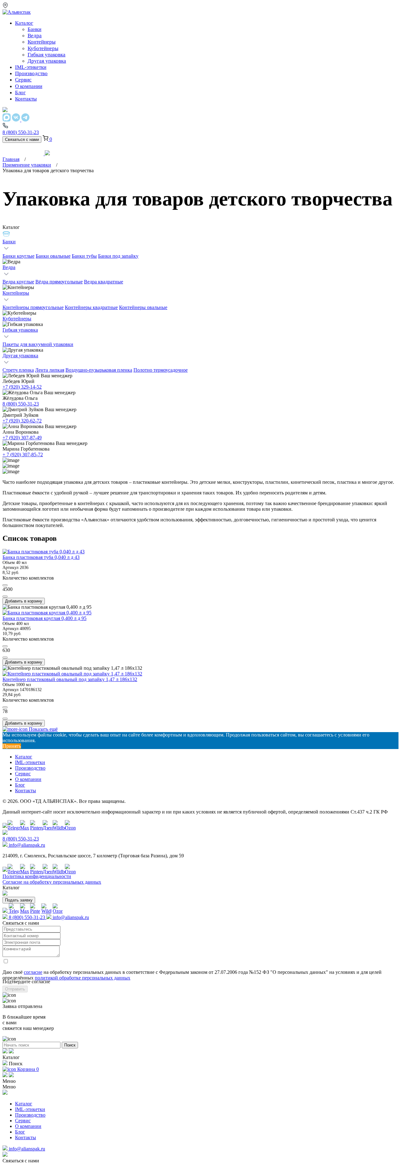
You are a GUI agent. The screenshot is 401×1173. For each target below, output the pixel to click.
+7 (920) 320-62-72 (22, 420)
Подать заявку (19, 900)
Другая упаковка (20, 355)
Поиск (70, 1045)
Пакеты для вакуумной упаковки (38, 344)
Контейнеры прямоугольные (33, 307)
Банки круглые (18, 256)
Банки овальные (53, 256)
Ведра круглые (18, 281)
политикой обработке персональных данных (82, 977)
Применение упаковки (27, 165)
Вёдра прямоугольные (59, 281)
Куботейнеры (17, 318)
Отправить (15, 989)
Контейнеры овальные (143, 307)
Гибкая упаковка (20, 330)
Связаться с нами (22, 139)
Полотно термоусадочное (160, 370)
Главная (11, 159)
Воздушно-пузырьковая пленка (98, 370)
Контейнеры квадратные (91, 307)
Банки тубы (84, 256)
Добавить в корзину (23, 601)
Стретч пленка (18, 370)
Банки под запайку (118, 256)
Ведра (9, 267)
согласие (33, 972)
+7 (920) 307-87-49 (22, 437)
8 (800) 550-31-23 (21, 403)
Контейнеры (16, 293)
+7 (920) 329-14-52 (22, 387)
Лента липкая (49, 370)
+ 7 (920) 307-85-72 (23, 454)
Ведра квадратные (103, 281)
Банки (9, 241)
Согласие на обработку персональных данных (52, 882)
